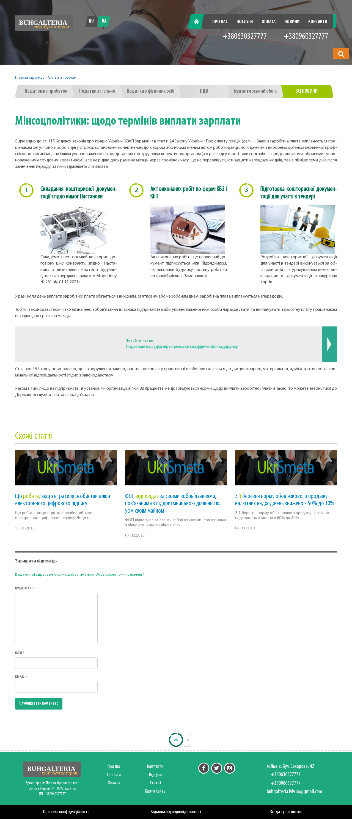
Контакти (317, 22)
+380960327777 (306, 36)
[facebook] (203, 768)
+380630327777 (245, 36)
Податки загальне (97, 91)
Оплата (269, 22)
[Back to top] (176, 740)
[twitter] (216, 768)
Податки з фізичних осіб (150, 91)
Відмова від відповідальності (176, 812)
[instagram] (229, 768)
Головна (199, 22)
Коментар (24, 588)
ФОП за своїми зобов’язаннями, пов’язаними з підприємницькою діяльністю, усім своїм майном (173, 503)
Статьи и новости (62, 78)
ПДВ (204, 91)
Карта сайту (155, 791)
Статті (155, 783)
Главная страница (30, 78)
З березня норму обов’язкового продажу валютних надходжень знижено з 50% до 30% (284, 500)
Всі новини (306, 91)
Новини (291, 22)
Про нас (220, 22)
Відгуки (155, 774)
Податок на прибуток (46, 91)
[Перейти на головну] (44, 23)
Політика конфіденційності (66, 812)
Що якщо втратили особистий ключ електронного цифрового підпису (62, 500)
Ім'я (20, 652)
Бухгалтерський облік (255, 91)
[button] (341, 53)
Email (21, 676)
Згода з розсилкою (286, 812)
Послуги (245, 22)
